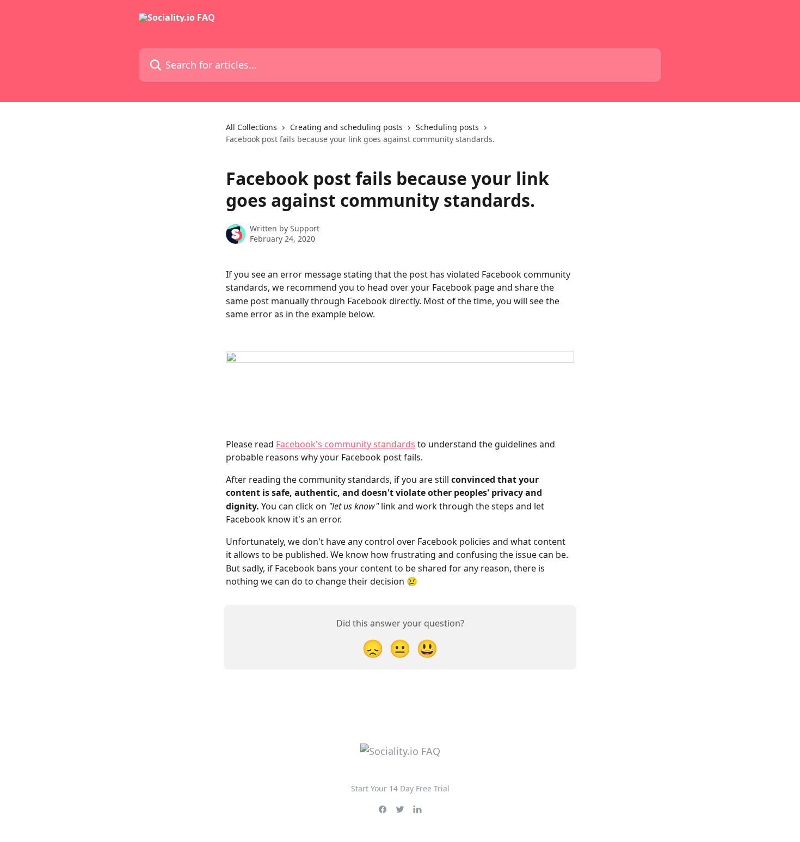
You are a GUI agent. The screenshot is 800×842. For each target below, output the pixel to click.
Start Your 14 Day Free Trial (400, 788)
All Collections (251, 127)
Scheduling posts (447, 127)
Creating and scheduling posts (346, 127)
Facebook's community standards (345, 444)
